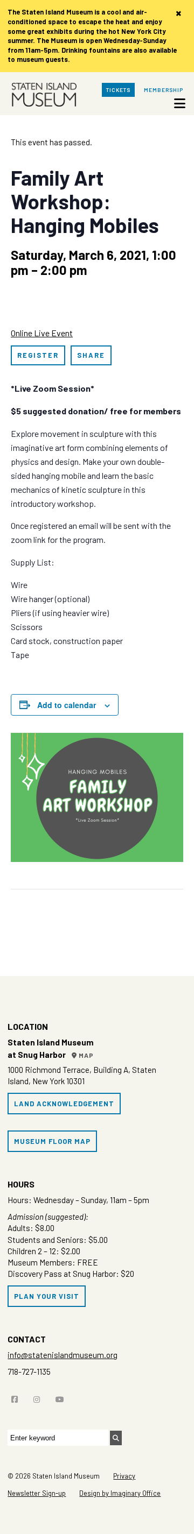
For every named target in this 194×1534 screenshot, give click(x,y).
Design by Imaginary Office (120, 1493)
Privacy (124, 1476)
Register (38, 355)
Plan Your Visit (46, 1296)
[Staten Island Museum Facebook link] (17, 1397)
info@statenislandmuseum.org (62, 1355)
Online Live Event (42, 333)
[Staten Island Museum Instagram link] (39, 1397)
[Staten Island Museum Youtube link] (62, 1397)
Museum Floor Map (52, 1141)
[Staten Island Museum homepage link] (42, 96)
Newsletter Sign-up (37, 1493)
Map (85, 1055)
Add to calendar (66, 704)
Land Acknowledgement (64, 1103)
